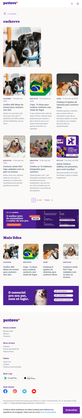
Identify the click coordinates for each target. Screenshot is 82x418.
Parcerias (6, 336)
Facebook (5, 391)
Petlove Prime (8, 352)
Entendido (71, 410)
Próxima (47, 200)
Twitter (24, 391)
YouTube (34, 391)
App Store (29, 378)
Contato (6, 364)
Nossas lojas (8, 331)
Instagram (15, 391)
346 (40, 200)
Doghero (6, 346)
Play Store (10, 378)
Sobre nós (7, 362)
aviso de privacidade (48, 412)
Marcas (6, 334)
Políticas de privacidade (12, 367)
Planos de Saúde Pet (11, 349)
